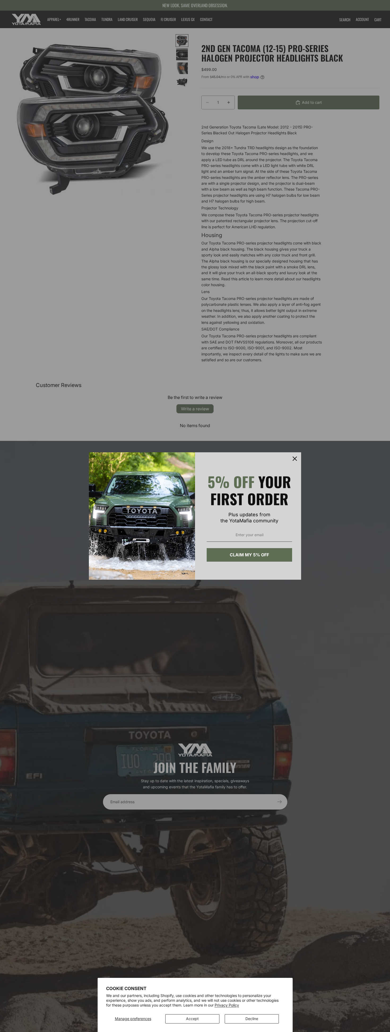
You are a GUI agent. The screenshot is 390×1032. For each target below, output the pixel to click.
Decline (251, 1018)
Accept (192, 1018)
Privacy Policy (227, 1005)
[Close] (294, 458)
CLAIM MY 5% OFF (249, 554)
